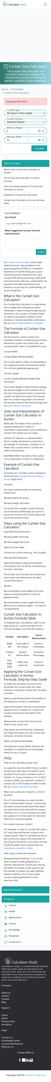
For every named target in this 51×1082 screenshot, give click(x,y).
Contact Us (7, 1037)
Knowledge (17, 89)
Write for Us (8, 1046)
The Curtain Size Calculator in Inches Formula (22, 179)
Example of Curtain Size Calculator (21, 194)
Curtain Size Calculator (17, 92)
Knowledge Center (11, 1040)
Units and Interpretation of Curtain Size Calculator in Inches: (23, 188)
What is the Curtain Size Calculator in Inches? (22, 171)
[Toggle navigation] (45, 4)
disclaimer (7, 1024)
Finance (12, 923)
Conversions (14, 942)
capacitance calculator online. (18, 848)
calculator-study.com (35, 1075)
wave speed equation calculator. (27, 323)
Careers (5, 995)
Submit (41, 252)
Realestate (13, 935)
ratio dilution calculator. (19, 405)
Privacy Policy (8, 1021)
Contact (5, 999)
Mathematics (15, 917)
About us (6, 992)
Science (12, 905)
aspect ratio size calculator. (25, 786)
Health (11, 911)
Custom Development (12, 1043)
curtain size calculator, (19, 262)
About (5, 1018)
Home (5, 89)
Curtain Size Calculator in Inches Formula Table (24, 202)
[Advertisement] (25, 35)
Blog (4, 1002)
